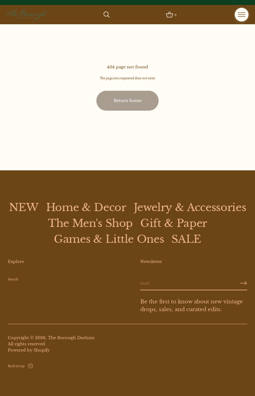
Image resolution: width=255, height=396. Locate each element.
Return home (127, 100)
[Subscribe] (243, 283)
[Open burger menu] (241, 14)
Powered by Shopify (29, 350)
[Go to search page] (107, 14)
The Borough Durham (71, 337)
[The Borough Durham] (26, 14)
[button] (107, 14)
